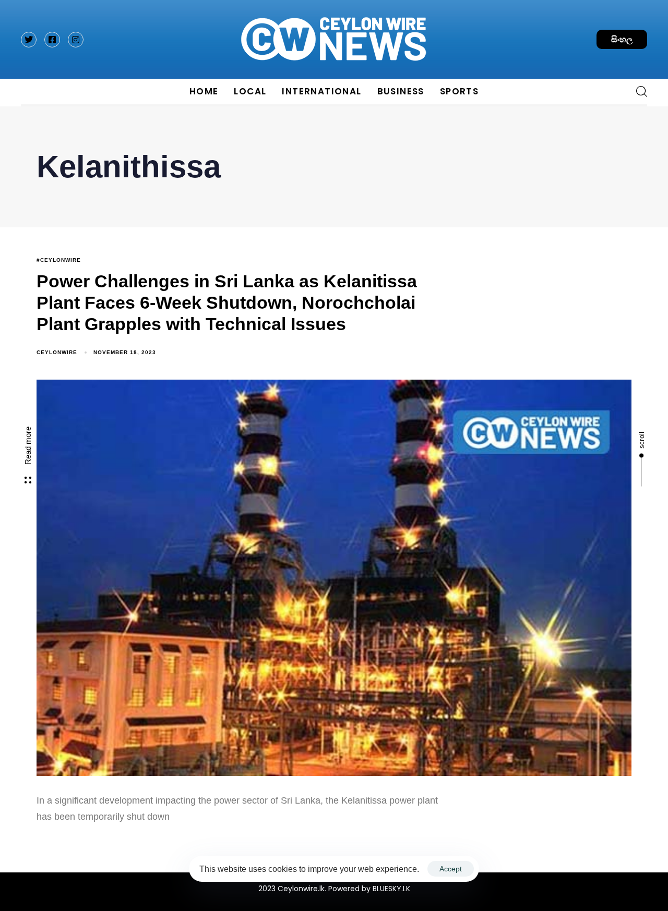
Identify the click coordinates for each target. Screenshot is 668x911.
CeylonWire (57, 352)
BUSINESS (400, 91)
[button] (637, 91)
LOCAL (250, 91)
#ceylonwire (59, 260)
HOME (204, 91)
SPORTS (459, 91)
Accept (450, 869)
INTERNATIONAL (321, 91)
